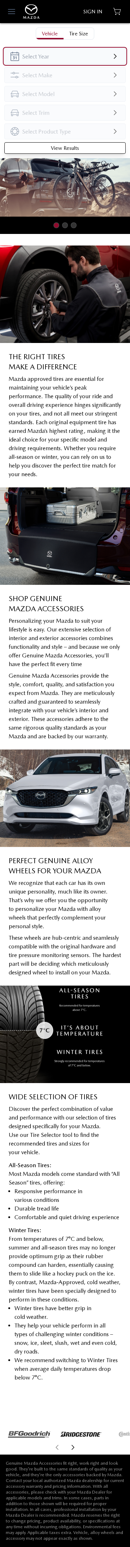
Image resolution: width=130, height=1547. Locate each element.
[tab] (50, 33)
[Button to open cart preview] (117, 11)
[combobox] (65, 56)
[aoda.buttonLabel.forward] (97, 1447)
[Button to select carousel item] (56, 225)
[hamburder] (11, 11)
